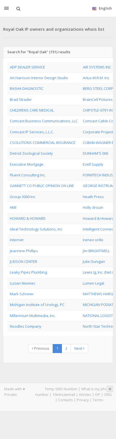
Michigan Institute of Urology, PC (37, 304)
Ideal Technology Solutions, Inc (36, 229)
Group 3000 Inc (22, 196)
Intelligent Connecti (99, 229)
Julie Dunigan (94, 261)
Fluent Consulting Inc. (28, 175)
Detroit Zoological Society (31, 153)
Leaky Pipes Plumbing (28, 272)
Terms (98, 399)
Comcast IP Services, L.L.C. (32, 131)
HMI (13, 207)
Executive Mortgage (26, 164)
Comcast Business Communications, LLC (44, 120)
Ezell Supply (93, 164)
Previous (41, 348)
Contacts (65, 399)
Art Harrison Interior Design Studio (39, 77)
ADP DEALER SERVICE (27, 67)
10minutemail (63, 394)
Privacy (83, 399)
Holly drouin (93, 207)
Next (78, 348)
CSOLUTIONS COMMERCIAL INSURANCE (42, 142)
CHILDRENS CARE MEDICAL (32, 110)
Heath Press (93, 196)
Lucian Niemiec (22, 283)
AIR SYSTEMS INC (97, 67)
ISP (97, 394)
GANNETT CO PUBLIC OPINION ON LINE (42, 185)
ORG (108, 394)
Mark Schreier (22, 293)
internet (16, 239)
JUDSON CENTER (23, 261)
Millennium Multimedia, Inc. (32, 315)
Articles (85, 394)
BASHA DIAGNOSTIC (26, 88)
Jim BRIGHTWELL (96, 250)
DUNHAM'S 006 (95, 153)
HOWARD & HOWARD (28, 218)
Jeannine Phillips (24, 250)
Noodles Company (25, 326)
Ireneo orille (93, 239)
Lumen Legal (93, 283)
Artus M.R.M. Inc (96, 77)
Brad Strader (21, 99)
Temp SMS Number (61, 388)
